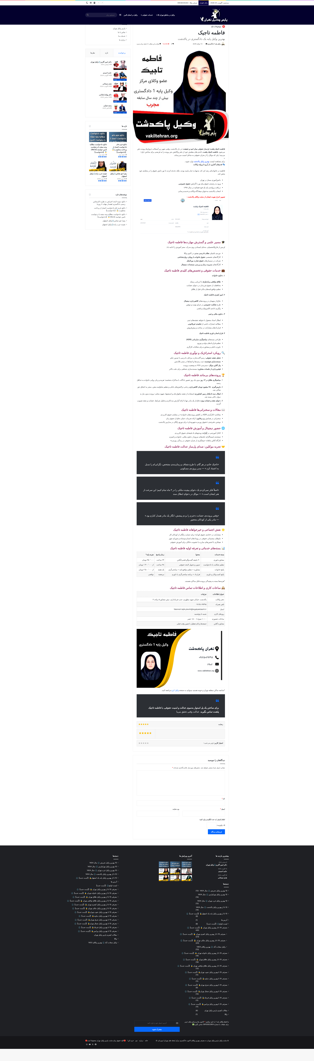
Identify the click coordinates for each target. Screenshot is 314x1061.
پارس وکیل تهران (119, 28)
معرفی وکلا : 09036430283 (187, 3)
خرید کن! (131, 1041)
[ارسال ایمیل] (206, 44)
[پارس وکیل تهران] (213, 15)
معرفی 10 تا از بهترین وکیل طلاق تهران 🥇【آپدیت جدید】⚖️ (205, 959)
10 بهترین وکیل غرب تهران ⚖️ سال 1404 (212, 901)
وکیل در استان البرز (130, 15)
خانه (146, 1041)
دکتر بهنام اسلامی (105, 95)
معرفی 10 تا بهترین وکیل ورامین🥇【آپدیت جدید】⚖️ (207, 1004)
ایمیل (222, 809)
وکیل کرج (175, 690)
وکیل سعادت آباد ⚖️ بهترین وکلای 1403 (211, 947)
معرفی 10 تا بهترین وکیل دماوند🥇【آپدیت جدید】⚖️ (208, 979)
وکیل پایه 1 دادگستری (214, 44)
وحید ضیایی (107, 105)
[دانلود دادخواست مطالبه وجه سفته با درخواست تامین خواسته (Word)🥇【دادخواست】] (98, 137)
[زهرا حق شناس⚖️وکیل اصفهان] (118, 166)
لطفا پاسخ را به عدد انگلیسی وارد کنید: (212, 819)
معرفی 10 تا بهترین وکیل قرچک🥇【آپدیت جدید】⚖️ (208, 998)
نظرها (92, 53)
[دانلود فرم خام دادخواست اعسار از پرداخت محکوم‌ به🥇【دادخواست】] (118, 137)
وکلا (226, 1014)
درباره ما (122, 40)
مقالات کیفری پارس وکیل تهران (215, 1010)
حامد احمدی (107, 73)
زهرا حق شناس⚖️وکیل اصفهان (114, 221)
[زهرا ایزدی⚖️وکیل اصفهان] (187, 878)
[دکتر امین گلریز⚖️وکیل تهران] (120, 65)
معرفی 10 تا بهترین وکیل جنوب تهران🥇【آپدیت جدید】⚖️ (206, 972)
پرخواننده (121, 53)
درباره (141, 1041)
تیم (136, 1041)
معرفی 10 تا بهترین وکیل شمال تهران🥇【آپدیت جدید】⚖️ (206, 991)
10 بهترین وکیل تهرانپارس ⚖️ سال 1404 (212, 894)
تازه (106, 53)
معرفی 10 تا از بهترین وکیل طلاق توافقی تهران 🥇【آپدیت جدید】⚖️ (202, 966)
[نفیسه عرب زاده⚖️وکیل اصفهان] (98, 166)
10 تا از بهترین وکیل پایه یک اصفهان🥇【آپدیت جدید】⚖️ (206, 914)
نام (223, 799)
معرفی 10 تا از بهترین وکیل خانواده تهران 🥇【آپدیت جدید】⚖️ (204, 953)
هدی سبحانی (107, 84)
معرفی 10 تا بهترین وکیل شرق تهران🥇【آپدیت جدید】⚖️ (206, 985)
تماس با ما (121, 32)
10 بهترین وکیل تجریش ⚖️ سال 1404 (213, 891)
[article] (181, 155)
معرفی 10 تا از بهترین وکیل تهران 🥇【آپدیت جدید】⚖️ (207, 928)
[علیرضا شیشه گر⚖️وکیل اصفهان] (175, 878)
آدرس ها (224, 920)
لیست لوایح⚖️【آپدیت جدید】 (216, 924)
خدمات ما (121, 36)
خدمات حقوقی (147, 15)
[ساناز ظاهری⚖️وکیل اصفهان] (164, 878)
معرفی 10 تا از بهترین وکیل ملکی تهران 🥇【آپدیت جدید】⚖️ (202, 940)
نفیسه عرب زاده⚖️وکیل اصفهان (113, 224)
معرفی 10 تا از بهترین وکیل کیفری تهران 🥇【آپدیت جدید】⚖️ (202, 934)
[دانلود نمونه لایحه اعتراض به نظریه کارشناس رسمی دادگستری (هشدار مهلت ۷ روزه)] (187, 864)
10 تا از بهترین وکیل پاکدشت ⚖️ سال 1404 (211, 907)
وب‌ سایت (176, 809)
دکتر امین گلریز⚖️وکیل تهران (101, 62)
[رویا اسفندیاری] (187, 871)
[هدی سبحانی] (120, 87)
